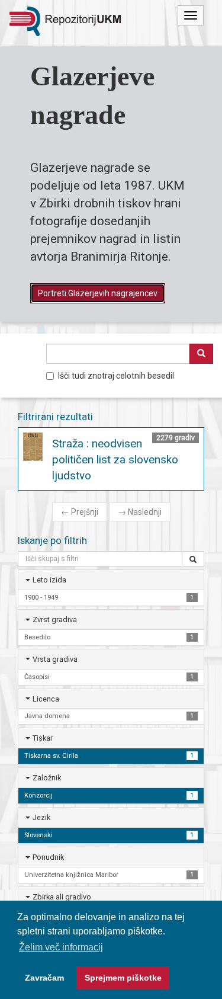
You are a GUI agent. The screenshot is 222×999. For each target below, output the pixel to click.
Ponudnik (48, 857)
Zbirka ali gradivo (62, 896)
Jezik (41, 817)
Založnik (47, 777)
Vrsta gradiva (55, 659)
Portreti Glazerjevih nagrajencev (97, 293)
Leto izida (49, 579)
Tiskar (43, 738)
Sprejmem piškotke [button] (123, 977)
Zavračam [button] (44, 977)
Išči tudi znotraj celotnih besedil (116, 375)
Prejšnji (79, 512)
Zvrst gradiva (55, 619)
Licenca (46, 698)
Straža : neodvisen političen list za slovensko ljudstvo (115, 459)
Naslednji (140, 512)
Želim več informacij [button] (61, 947)
